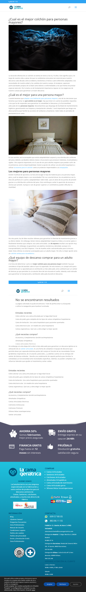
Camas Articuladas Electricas (19, 402)
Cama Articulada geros (56, 485)
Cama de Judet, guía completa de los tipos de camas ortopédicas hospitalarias (36, 377)
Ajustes (75, 584)
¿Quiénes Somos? (16, 519)
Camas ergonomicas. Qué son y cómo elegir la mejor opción (30, 387)
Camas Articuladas (54, 472)
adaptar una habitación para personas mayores (41, 98)
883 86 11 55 (56, 520)
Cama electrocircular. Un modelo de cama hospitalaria (28, 383)
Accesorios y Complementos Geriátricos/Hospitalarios (27, 395)
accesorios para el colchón (23, 167)
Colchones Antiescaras (16, 405)
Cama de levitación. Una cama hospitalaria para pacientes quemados (33, 380)
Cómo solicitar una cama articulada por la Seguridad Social (29, 374)
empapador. (64, 167)
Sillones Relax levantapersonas (60, 488)
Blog (11, 517)
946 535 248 (49, 558)
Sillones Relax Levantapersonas (20, 411)
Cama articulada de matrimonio (59, 483)
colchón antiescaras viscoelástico (22, 253)
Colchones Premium (16, 408)
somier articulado (27, 349)
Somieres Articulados (55, 474)
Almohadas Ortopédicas (17, 398)
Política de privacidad (18, 536)
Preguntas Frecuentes (18, 522)
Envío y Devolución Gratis (19, 538)
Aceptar (49, 584)
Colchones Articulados (56, 477)
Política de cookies (17, 533)
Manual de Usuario (17, 527)
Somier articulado (15, 415)
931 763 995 (48, 549)
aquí (33, 590)
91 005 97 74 (49, 540)
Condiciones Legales (17, 530)
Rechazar (62, 584)
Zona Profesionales (17, 525)
